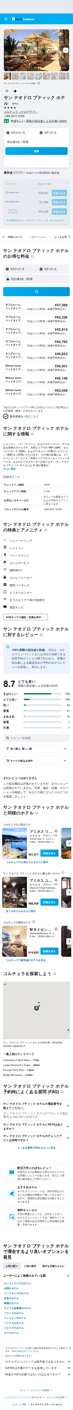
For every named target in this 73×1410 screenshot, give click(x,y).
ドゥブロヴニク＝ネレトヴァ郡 (19, 1397)
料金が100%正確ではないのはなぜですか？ (33, 1374)
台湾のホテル (11, 1288)
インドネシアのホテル (16, 1293)
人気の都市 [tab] (30, 1266)
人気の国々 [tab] (11, 1266)
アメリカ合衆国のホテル (17, 1308)
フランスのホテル (14, 1313)
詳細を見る (49, 853)
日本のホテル (11, 1298)
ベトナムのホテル (14, 1323)
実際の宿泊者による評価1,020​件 (46, 121)
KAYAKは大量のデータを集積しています (31, 1368)
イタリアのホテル (14, 1328)
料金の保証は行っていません (25, 1350)
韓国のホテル (11, 1303)
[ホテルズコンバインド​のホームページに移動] (23, 19)
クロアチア (35, 1390)
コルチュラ (16, 1404)
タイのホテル (11, 1332)
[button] (6, 19)
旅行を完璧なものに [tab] (53, 1266)
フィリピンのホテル (15, 1318)
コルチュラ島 (52, 1397)
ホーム (22, 1390)
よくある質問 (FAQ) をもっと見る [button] (37, 1147)
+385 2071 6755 (14, 116)
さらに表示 (9, 468)
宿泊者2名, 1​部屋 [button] (18, 142)
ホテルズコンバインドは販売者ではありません (35, 1361)
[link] (27, 861)
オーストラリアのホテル (17, 1283)
